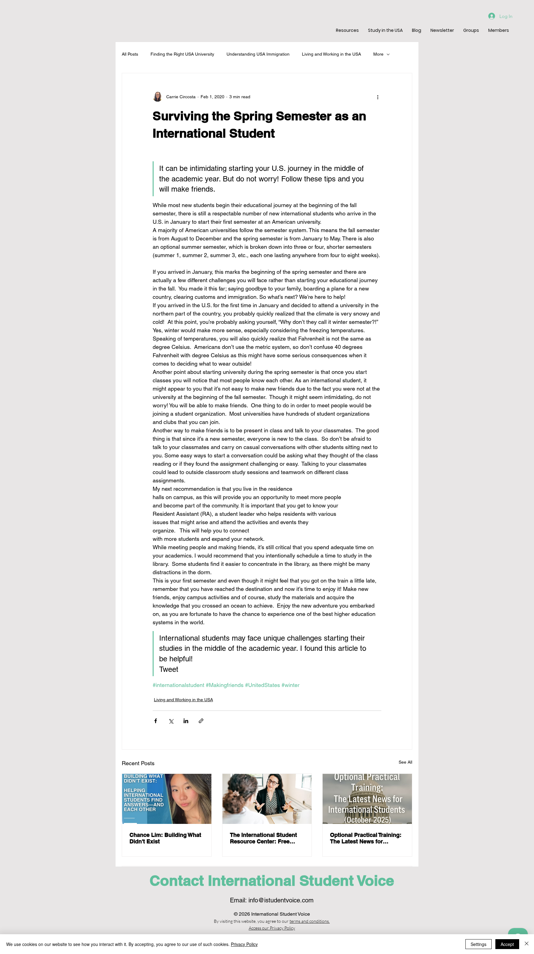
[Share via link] (201, 721)
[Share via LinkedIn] (186, 721)
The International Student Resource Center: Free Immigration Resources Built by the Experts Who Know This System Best (263, 838)
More (378, 54)
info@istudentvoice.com (281, 900)
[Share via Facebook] (156, 721)
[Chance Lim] (166, 799)
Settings (478, 944)
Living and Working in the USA (331, 54)
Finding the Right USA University (182, 54)
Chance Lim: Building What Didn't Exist (165, 838)
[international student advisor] (267, 799)
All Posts (130, 54)
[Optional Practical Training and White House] (367, 799)
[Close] (526, 944)
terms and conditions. (310, 921)
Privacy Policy (244, 944)
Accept (507, 944)
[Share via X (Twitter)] (171, 721)
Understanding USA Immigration (258, 54)
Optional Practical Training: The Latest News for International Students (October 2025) (365, 838)
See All (405, 762)
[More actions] (377, 96)
